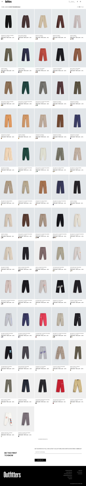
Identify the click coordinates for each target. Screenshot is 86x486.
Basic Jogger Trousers (23, 267)
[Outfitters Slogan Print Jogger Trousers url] (43, 286)
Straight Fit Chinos (5, 134)
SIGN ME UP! (40, 460)
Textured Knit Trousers (58, 267)
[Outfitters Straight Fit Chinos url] (8, 121)
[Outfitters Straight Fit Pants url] (60, 87)
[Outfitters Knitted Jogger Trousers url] (25, 419)
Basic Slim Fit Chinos (75, 366)
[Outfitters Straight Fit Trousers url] (60, 286)
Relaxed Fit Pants (5, 267)
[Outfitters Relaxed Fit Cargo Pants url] (60, 154)
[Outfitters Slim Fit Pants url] (77, 21)
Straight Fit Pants (57, 101)
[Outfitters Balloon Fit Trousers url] (77, 54)
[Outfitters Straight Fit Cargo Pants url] (43, 187)
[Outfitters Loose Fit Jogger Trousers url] (77, 385)
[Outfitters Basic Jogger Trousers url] (25, 253)
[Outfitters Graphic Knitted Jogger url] (8, 419)
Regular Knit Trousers (23, 366)
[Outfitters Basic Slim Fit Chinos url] (77, 352)
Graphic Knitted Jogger (6, 432)
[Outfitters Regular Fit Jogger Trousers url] (25, 87)
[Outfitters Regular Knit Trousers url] (25, 352)
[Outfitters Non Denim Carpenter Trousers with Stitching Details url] (43, 385)
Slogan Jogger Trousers (7, 333)
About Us (80, 470)
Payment (70, 478)
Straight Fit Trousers (58, 300)
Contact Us (80, 473)
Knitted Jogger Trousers (24, 432)
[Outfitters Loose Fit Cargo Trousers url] (77, 286)
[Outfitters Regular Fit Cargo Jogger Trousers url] (8, 87)
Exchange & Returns (68, 473)
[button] (2, 1)
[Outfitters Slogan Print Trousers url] (8, 352)
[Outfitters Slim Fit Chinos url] (25, 121)
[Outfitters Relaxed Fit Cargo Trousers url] (60, 187)
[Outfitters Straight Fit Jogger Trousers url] (25, 187)
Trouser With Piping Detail (59, 399)
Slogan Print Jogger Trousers (43, 300)
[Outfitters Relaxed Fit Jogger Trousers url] (77, 220)
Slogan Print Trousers (6, 366)
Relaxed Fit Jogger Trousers (77, 234)
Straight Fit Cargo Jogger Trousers (7, 35)
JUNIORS (7, 7)
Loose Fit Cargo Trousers (76, 300)
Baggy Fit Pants (39, 35)
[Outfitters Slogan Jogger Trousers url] (8, 319)
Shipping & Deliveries (68, 475)
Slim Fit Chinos (21, 134)
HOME (2, 7)
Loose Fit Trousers (40, 68)
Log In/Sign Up (69, 472)
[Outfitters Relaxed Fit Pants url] (8, 154)
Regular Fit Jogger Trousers (25, 101)
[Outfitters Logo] (8, 1)
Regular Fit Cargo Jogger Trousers (7, 101)
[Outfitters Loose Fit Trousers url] (43, 54)
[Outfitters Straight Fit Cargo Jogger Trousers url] (8, 21)
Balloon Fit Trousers (75, 68)
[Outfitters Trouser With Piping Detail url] (60, 385)
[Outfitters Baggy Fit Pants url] (43, 21)
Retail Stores (79, 472)
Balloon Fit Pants (22, 35)
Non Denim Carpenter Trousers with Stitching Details (43, 399)
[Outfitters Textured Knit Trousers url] (60, 253)
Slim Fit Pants (73, 35)
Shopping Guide (69, 470)
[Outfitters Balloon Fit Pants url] (25, 21)
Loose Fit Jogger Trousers (76, 399)
